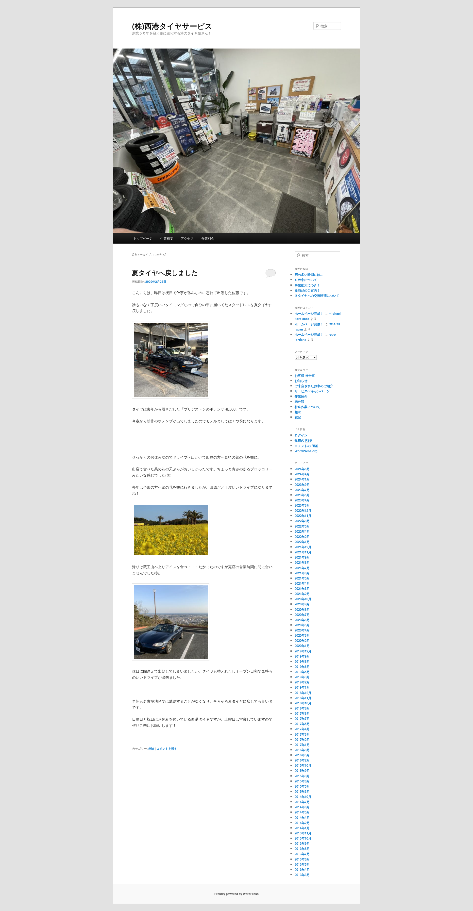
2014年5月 (302, 812)
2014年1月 (302, 828)
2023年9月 (302, 484)
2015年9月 (302, 770)
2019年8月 (302, 661)
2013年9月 (302, 843)
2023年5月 (302, 495)
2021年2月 (302, 593)
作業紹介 (301, 396)
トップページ (142, 238)
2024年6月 (302, 468)
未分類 (299, 401)
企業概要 (166, 238)
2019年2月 (302, 682)
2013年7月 (302, 853)
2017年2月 (302, 739)
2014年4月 (302, 817)
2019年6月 (302, 666)
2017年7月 (302, 718)
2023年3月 (302, 505)
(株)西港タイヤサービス (172, 25)
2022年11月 (303, 515)
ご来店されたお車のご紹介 (314, 385)
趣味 (151, 748)
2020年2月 (302, 640)
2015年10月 (303, 765)
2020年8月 (302, 609)
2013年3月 (302, 874)
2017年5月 (302, 723)
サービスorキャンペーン (312, 391)
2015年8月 (302, 776)
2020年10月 (303, 598)
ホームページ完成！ (309, 313)
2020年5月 (302, 625)
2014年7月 (302, 801)
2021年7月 (302, 567)
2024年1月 (302, 479)
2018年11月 (303, 698)
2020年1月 (302, 645)
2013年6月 (302, 859)
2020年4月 (302, 630)
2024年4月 (302, 474)
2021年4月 (302, 583)
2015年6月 (302, 781)
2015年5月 (302, 786)
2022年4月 (302, 531)
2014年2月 (302, 822)
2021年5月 (302, 578)
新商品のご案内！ (307, 290)
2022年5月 (302, 526)
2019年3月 (302, 677)
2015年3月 (302, 791)
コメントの (306, 445)
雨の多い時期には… (309, 274)
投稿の (303, 440)
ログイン (301, 435)
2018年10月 (303, 703)
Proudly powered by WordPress (236, 894)
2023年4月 (302, 500)
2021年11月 (303, 552)
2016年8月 (302, 749)
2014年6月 (302, 807)
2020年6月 (302, 619)
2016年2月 (302, 760)
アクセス (187, 238)
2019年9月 (302, 656)
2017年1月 (302, 744)
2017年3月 (302, 734)
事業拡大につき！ (307, 285)
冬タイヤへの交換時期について (317, 295)
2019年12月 (303, 651)
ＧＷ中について (306, 279)
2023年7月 (302, 489)
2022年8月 (302, 520)
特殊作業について (307, 406)
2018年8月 (302, 708)
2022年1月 (302, 541)
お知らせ (301, 380)
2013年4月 (302, 869)
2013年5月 (302, 864)
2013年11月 (303, 833)
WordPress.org (306, 450)
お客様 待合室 (305, 375)
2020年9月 (302, 604)
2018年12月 (303, 692)
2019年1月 (302, 687)
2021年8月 (302, 562)
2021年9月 (302, 557)
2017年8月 (302, 713)
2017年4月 (302, 729)
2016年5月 (302, 755)
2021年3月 (302, 588)
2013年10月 (303, 838)
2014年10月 (303, 796)
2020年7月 (302, 614)
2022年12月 (303, 510)
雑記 (298, 417)
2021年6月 (302, 573)
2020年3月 (302, 635)
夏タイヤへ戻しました (165, 272)
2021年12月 (303, 547)
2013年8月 (302, 848)
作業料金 (208, 238)
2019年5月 (302, 671)
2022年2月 (302, 536)
